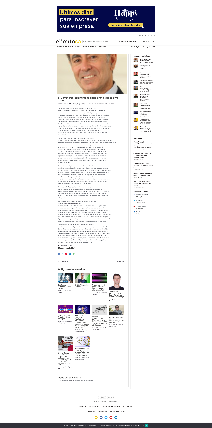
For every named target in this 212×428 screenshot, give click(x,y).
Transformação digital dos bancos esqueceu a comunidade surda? (146, 82)
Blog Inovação (81, 104)
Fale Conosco (102, 411)
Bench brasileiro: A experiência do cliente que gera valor (146, 60)
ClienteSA (122, 41)
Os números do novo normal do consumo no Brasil (142, 183)
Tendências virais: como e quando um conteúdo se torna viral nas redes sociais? (82, 352)
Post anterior (63, 261)
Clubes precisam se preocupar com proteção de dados (116, 319)
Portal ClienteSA (141, 206)
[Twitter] (62, 254)
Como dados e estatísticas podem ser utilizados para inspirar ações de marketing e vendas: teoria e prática (65, 359)
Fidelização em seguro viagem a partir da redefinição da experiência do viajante (146, 130)
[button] (153, 41)
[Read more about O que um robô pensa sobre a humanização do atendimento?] (99, 278)
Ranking (71, 47)
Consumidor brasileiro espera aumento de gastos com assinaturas (145, 106)
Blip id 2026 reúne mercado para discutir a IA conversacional (145, 114)
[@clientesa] (134, 200)
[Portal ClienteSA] (134, 206)
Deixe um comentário (94, 104)
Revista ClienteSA (142, 195)
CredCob (144, 41)
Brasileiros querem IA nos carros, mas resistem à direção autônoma (146, 75)
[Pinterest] (66, 254)
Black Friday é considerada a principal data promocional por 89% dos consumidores (142, 145)
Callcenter (133, 41)
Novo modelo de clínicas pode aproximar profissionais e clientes (145, 97)
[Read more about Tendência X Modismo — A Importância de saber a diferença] (116, 281)
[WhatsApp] (74, 254)
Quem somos (91, 411)
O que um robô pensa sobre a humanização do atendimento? (99, 287)
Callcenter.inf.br (94, 406)
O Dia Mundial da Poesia (82, 286)
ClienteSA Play (93, 47)
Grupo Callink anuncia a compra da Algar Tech (142, 174)
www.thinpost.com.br (71, 203)
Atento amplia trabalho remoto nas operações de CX (143, 165)
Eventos (84, 47)
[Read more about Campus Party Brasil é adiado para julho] (65, 309)
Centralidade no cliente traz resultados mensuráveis (145, 68)
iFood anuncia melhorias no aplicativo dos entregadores (142, 156)
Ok (146, 425)
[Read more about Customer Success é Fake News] (65, 278)
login (72, 380)
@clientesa (139, 200)
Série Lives (102, 47)
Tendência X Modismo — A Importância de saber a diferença (116, 294)
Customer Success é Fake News (64, 286)
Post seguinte (121, 261)
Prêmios (77, 47)
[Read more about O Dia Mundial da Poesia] (82, 278)
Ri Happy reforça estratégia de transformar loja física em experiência (146, 89)
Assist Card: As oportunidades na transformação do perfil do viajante (145, 121)
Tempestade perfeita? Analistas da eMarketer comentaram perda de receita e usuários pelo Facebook (82, 321)
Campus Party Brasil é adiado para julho (64, 317)
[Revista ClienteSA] (134, 194)
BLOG (74, 104)
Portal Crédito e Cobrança (111, 406)
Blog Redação (100, 292)
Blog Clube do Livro (84, 289)
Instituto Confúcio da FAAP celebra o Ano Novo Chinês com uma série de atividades (99, 321)
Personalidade (62, 47)
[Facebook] (59, 254)
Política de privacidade (117, 411)
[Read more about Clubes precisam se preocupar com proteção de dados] (116, 310)
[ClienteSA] (134, 212)
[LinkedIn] (70, 254)
